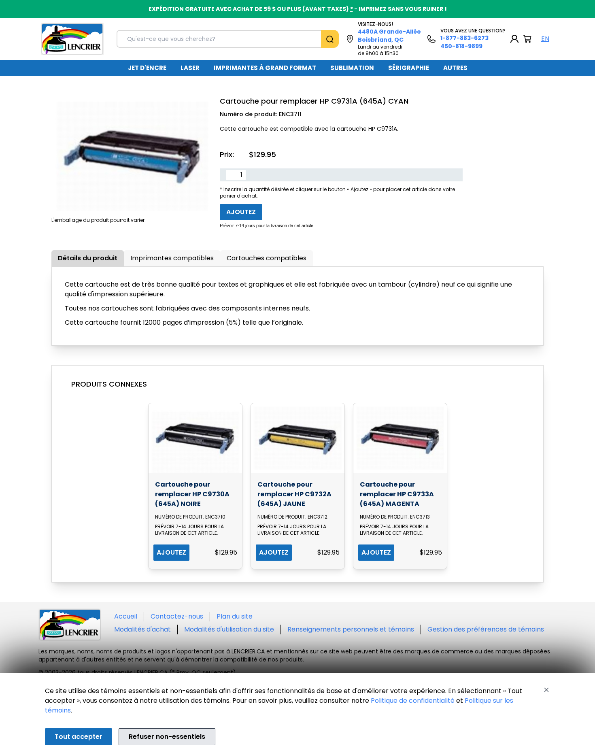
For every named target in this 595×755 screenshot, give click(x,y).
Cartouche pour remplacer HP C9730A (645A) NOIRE (192, 494)
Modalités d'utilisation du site (229, 629)
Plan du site (235, 616)
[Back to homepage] (72, 39)
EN (545, 38)
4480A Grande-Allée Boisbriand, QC (389, 36)
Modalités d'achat (142, 629)
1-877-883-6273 (464, 38)
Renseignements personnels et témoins (350, 629)
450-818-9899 (461, 46)
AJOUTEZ (171, 552)
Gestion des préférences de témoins (485, 629)
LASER (190, 68)
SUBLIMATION (352, 68)
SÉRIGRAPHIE (408, 68)
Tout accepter (78, 736)
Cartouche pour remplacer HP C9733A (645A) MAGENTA (397, 494)
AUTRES (455, 68)
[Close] (546, 689)
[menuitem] (147, 68)
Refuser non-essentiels (167, 736)
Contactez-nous (177, 616)
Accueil (125, 616)
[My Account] (514, 39)
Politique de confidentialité (413, 700)
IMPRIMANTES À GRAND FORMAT (265, 68)
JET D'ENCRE (147, 68)
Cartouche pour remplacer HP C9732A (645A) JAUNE (294, 494)
